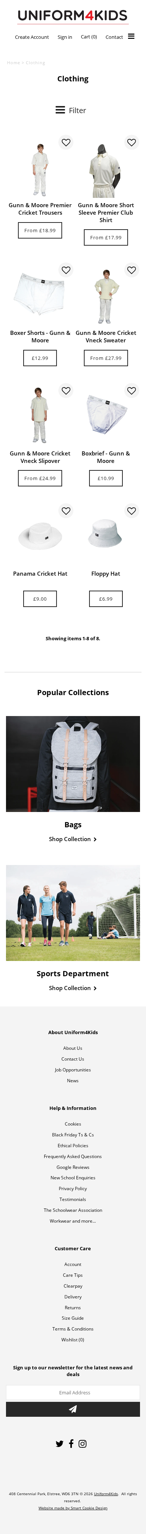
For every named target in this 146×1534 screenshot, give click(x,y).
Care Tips (73, 1275)
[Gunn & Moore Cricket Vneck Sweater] (105, 293)
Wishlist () (72, 1340)
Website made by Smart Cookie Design (73, 1507)
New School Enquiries (73, 1177)
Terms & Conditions (73, 1329)
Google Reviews (73, 1167)
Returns (73, 1307)
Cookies (73, 1124)
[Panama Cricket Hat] (40, 534)
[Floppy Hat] (105, 534)
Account (72, 1264)
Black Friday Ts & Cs (73, 1135)
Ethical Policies (73, 1145)
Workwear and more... (73, 1221)
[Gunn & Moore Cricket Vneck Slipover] (40, 414)
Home (13, 62)
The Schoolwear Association (73, 1210)
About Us (72, 1048)
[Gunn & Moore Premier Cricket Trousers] (40, 166)
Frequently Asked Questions (73, 1156)
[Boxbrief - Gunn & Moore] (105, 414)
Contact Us (72, 1059)
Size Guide (73, 1318)
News (73, 1080)
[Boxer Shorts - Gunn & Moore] (40, 293)
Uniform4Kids (106, 1493)
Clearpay (73, 1286)
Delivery (73, 1297)
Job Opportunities (73, 1070)
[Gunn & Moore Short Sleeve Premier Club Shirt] (105, 166)
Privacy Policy (73, 1188)
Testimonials (73, 1199)
